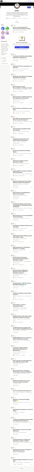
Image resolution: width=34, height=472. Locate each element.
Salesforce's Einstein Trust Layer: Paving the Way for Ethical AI (21, 381)
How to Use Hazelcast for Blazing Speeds (21, 151)
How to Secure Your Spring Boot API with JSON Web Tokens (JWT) (22, 361)
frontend (17, 163)
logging (25, 330)
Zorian (14, 74)
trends (29, 402)
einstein (20, 383)
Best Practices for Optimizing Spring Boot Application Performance (22, 97)
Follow (29, 7)
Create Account (22, 47)
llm (18, 79)
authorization (19, 141)
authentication (23, 141)
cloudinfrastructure (24, 307)
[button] (3, 28)
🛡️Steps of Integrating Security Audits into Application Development (23, 420)
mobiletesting (22, 218)
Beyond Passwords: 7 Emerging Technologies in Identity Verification (22, 371)
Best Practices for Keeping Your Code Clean (22, 109)
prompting (16, 412)
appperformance (22, 99)
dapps (14, 462)
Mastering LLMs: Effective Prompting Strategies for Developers (22, 77)
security (21, 330)
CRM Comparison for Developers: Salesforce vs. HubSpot (21, 248)
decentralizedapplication (19, 462)
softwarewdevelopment (28, 173)
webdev (25, 30)
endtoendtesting (22, 392)
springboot (14, 99)
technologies (30, 208)
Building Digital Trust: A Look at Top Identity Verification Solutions (22, 338)
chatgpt (21, 30)
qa (29, 218)
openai (14, 30)
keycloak (14, 141)
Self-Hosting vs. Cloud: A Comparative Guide (19, 305)
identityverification (19, 373)
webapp (17, 432)
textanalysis (18, 30)
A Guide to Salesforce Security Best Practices (22, 294)
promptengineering (23, 79)
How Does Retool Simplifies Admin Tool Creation (22, 129)
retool (17, 131)
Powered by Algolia (18, 1)
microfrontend (22, 173)
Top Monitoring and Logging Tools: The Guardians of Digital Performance (22, 328)
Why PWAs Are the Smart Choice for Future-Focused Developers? (22, 119)
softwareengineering (26, 121)
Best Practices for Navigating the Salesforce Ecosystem (21, 193)
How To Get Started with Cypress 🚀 (22, 390)
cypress (14, 392)
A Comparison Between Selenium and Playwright (22, 226)
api (20, 363)
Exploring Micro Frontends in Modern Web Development (22, 171)
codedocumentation (19, 89)
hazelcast (18, 153)
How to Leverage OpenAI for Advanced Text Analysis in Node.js (22, 28)
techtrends (25, 208)
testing (25, 228)
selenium (17, 228)
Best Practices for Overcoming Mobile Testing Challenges (22, 216)
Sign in (26, 49)
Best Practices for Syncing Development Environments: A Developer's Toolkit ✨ (21, 259)
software (25, 402)
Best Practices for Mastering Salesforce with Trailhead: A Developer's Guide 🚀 (20, 272)
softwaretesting (15, 185)
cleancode (18, 111)
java (14, 363)
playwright (21, 228)
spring (18, 99)
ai (16, 79)
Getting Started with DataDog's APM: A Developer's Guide (22, 236)
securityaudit (18, 422)
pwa (14, 121)
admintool (20, 131)
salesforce (14, 195)
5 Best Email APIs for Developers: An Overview (22, 66)
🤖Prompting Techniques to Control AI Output (23, 410)
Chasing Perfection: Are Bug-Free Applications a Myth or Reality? (21, 440)
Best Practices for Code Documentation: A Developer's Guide (22, 87)
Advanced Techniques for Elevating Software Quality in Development (22, 182)
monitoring (14, 330)
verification (15, 340)
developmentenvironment (28, 261)
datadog (17, 238)
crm (17, 250)
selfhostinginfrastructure (16, 307)
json (22, 363)
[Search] (4, 1)
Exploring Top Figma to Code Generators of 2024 (20, 161)
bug (13, 442)
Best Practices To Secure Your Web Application (22, 430)
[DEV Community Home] (1, 1)
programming (30, 153)
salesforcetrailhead (16, 275)
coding (30, 89)
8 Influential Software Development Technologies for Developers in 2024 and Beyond (22, 205)
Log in (25, 1)
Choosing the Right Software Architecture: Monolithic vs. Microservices (20, 349)
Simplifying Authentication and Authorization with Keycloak (21, 139)
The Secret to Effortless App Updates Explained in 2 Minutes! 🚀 (22, 56)
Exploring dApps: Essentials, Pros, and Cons (23, 460)
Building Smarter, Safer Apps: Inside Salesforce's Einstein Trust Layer (22, 316)
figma (21, 163)
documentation (25, 89)
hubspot (24, 250)
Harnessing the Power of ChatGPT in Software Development (22, 450)
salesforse (14, 402)
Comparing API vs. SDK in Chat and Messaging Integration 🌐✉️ (22, 283)
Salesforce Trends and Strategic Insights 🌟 (21, 400)
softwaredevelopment (26, 111)
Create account (30, 1)
